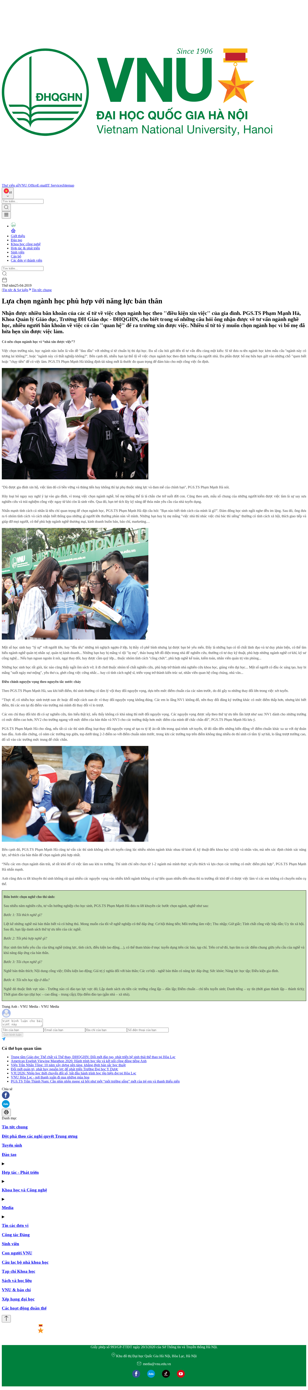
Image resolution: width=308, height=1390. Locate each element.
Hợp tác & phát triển (25, 248)
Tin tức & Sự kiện (15, 290)
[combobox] (8, 193)
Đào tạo (16, 240)
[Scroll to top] (6, 1318)
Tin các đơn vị (15, 1225)
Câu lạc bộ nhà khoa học (25, 1262)
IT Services (54, 185)
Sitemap (68, 185)
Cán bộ (16, 256)
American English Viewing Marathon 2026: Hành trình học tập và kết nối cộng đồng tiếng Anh (79, 1061)
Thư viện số (10, 185)
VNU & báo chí (16, 1289)
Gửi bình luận (12, 1034)
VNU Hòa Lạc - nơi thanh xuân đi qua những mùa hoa (50, 1077)
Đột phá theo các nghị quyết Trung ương (40, 1136)
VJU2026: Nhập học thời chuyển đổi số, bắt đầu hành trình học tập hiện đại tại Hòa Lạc (73, 1073)
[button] (154, 1095)
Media (8, 1207)
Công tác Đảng (16, 1234)
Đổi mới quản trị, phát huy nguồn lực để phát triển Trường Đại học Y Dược (64, 1069)
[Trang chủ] (137, 181)
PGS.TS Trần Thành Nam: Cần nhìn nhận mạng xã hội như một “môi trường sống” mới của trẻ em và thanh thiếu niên (95, 1081)
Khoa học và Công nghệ (24, 1190)
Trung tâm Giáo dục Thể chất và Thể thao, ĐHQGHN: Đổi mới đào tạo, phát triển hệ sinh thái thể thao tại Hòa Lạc (93, 1057)
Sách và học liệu (17, 1280)
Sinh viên (17, 252)
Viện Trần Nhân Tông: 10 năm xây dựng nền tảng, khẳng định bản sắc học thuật (68, 1065)
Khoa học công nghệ (26, 244)
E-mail (41, 185)
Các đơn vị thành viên (26, 260)
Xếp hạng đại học (18, 1299)
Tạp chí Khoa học (18, 1271)
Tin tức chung (42, 290)
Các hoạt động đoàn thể (24, 1308)
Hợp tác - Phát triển (20, 1172)
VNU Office (28, 185)
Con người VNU (17, 1253)
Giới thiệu (18, 236)
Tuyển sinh (12, 1145)
